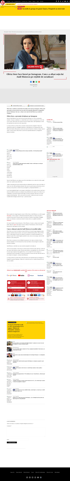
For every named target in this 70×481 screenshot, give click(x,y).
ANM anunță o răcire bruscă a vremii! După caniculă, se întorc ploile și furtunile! (27, 368)
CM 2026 (41, 1)
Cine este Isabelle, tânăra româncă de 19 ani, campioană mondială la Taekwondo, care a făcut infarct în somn (29, 349)
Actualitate (8, 1)
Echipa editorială (19, 472)
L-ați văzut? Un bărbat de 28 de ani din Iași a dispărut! (27, 4)
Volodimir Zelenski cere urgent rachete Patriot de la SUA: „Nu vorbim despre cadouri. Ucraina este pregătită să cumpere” (29, 381)
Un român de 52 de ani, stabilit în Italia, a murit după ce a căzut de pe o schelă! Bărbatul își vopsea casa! (29, 390)
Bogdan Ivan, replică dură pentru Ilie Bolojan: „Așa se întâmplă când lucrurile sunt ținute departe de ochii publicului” (28, 398)
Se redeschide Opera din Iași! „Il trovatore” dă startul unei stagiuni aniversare (58, 251)
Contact (32, 472)
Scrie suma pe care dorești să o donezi (33, 285)
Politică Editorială (27, 472)
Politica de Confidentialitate (40, 472)
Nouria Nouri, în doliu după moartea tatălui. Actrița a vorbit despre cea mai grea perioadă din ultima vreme (28, 164)
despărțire (9, 220)
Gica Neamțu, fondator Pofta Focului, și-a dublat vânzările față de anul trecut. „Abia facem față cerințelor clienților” (58, 155)
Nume (8, 439)
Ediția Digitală (57, 472)
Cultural (10, 31)
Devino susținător (17, 290)
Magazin (33, 1)
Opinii (38, 1)
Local (12, 1)
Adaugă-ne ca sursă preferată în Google (37, 105)
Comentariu (9, 425)
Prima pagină (6, 31)
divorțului (9, 215)
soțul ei (15, 224)
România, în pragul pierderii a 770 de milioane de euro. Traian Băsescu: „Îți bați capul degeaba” (29, 374)
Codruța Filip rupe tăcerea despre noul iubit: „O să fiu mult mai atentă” (27, 150)
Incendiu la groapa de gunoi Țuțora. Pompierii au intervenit (41, 9)
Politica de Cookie (50, 472)
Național (29, 1)
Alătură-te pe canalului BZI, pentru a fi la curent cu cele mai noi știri (26, 271)
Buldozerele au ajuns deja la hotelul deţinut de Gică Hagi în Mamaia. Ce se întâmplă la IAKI (29, 355)
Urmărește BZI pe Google (17, 105)
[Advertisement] (26, 311)
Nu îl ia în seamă (56, 257)
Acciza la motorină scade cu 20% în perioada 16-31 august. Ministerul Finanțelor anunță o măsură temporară (16, 328)
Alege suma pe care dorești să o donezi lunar (14, 285)
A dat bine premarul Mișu (57, 122)
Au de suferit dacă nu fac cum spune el (57, 272)
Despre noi (12, 472)
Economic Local (24, 1)
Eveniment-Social (17, 1)
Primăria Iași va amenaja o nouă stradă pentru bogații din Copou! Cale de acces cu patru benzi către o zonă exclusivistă (58, 264)
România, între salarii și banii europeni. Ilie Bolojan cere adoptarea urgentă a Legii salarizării (28, 362)
